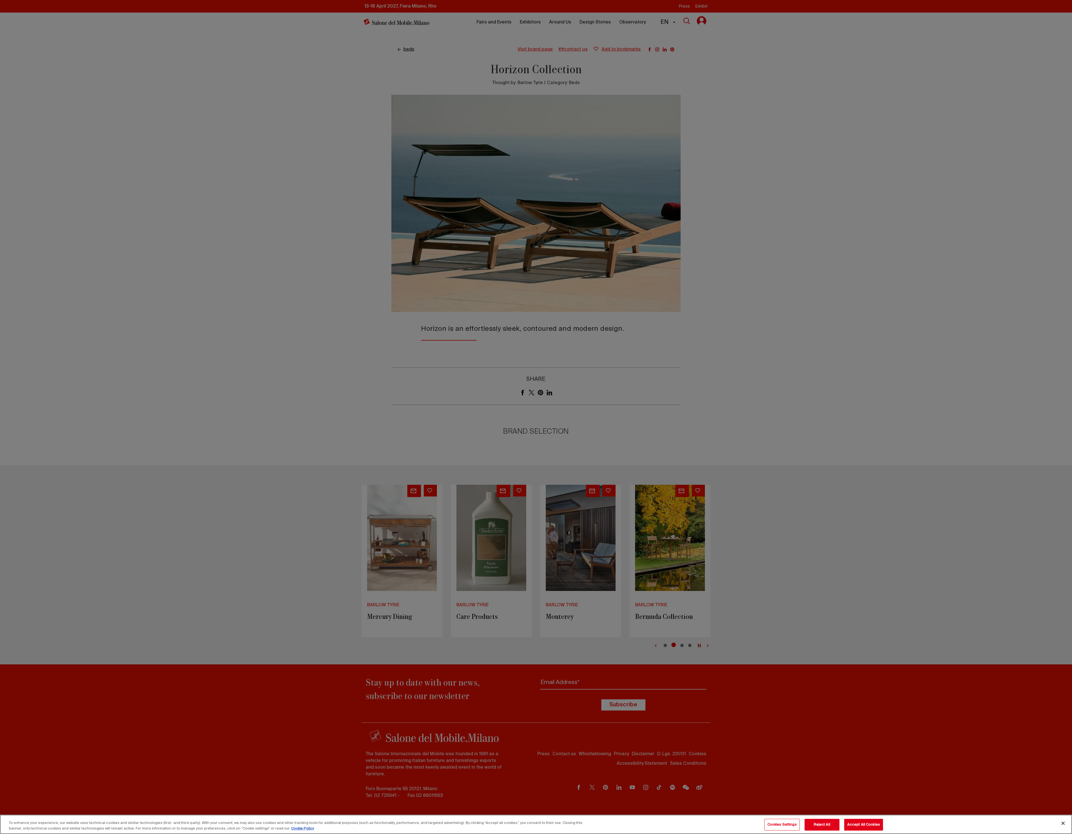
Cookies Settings (782, 824)
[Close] (1063, 823)
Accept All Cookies (863, 824)
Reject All (822, 824)
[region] (536, 824)
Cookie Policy (302, 828)
